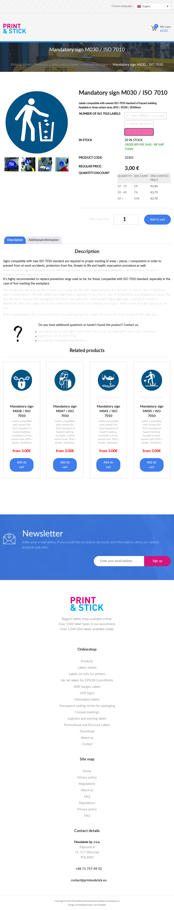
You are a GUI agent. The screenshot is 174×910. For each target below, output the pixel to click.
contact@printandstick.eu (89, 880)
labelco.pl (115, 901)
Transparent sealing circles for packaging (87, 706)
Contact (87, 744)
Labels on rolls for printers (87, 674)
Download (87, 731)
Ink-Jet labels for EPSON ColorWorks (87, 680)
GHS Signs (87, 693)
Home (87, 771)
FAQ (87, 796)
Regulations (87, 783)
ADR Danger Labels (87, 686)
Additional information (44, 240)
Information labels (87, 699)
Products (87, 661)
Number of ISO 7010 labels (100, 113)
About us (87, 737)
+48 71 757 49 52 (89, 868)
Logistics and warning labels (87, 718)
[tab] (15, 240)
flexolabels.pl (91, 901)
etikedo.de (104, 901)
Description (15, 240)
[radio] (145, 116)
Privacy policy (87, 777)
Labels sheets (87, 667)
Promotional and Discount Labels (87, 725)
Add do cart (22, 465)
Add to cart (157, 219)
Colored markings (87, 712)
